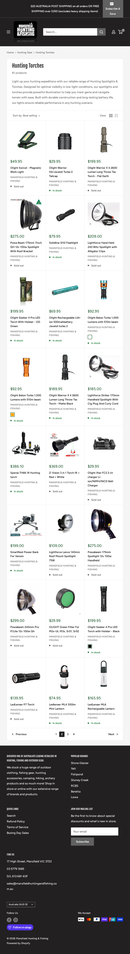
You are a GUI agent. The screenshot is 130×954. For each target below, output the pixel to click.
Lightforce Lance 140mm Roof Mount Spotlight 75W (64, 556)
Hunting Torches (45, 52)
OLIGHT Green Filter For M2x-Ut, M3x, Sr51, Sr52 (64, 629)
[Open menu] (8, 32)
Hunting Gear (24, 52)
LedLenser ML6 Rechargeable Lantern (101, 706)
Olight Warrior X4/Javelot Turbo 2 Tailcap (61, 172)
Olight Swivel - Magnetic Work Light (25, 170)
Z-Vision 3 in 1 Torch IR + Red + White (64, 475)
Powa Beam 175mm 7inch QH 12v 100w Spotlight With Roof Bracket (26, 247)
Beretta (76, 791)
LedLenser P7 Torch (22, 704)
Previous (21, 734)
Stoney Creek (80, 780)
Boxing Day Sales (18, 833)
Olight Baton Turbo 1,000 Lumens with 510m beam (103, 320)
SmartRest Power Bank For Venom (24, 554)
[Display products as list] (116, 115)
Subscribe (82, 841)
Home (10, 52)
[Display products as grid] (110, 115)
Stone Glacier (80, 763)
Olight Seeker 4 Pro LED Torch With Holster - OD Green (25, 322)
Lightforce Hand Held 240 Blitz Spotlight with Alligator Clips (102, 247)
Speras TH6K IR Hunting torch (25, 475)
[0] (120, 32)
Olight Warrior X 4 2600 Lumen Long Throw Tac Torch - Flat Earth (102, 172)
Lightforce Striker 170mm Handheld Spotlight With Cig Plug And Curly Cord (103, 399)
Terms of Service (17, 827)
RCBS (74, 785)
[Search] (101, 32)
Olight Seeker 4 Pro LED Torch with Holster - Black (104, 629)
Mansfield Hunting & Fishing (23, 179)
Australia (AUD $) (18, 904)
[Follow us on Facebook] (9, 919)
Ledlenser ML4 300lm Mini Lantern (62, 706)
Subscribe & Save (112, 11)
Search (11, 815)
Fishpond (77, 774)
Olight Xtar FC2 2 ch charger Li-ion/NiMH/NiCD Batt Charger (100, 479)
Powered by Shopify (18, 943)
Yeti (73, 768)
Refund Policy (16, 821)
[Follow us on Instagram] (15, 919)
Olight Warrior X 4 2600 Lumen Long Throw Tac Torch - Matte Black (64, 399)
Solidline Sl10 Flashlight (63, 242)
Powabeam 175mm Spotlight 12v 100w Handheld (100, 556)
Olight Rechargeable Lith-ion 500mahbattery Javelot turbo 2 (65, 322)
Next (111, 734)
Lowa (74, 797)
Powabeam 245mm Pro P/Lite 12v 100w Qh (24, 629)
